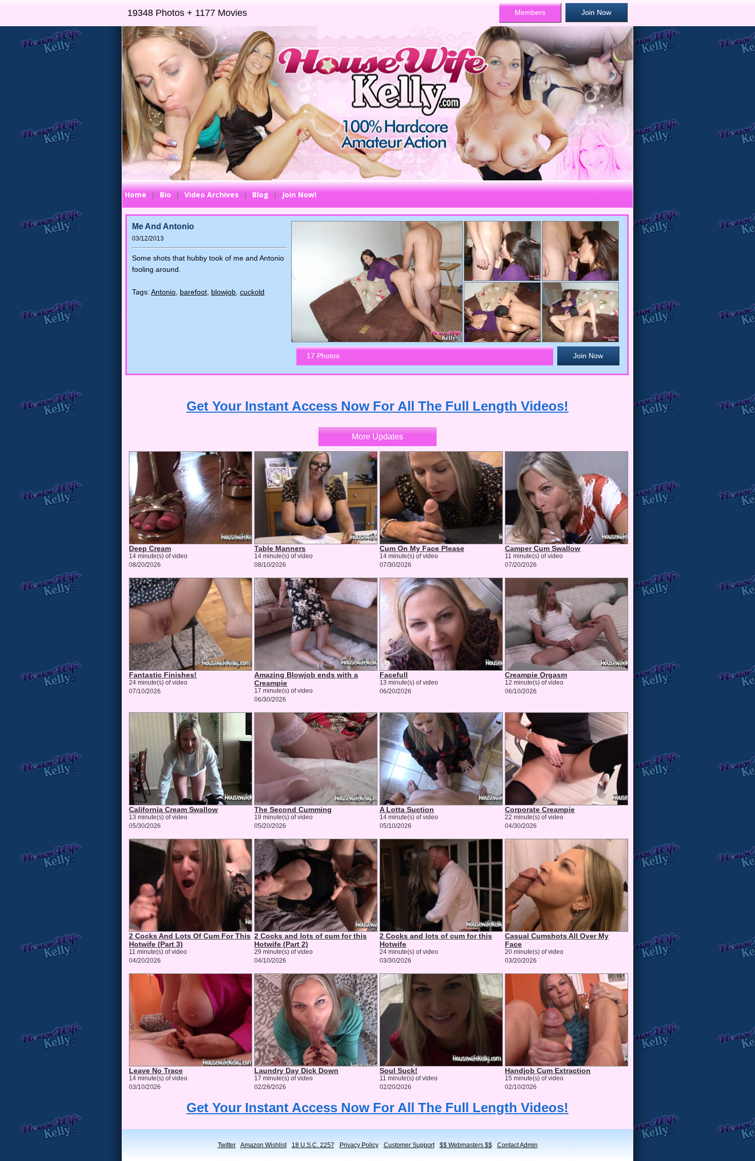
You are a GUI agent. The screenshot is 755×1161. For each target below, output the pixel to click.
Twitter (227, 1145)
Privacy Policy (359, 1145)
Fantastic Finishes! (163, 675)
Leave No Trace (156, 1070)
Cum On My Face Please (422, 548)
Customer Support (409, 1145)
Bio (165, 194)
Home (135, 194)
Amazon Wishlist (263, 1145)
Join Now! (299, 194)
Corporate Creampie (540, 809)
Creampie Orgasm (536, 675)
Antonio (163, 292)
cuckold (252, 292)
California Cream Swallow (173, 809)
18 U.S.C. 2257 (313, 1145)
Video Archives (211, 194)
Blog (260, 194)
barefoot (193, 292)
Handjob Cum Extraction (548, 1070)
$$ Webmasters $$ (466, 1145)
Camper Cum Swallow (542, 548)
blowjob (223, 292)
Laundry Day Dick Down (296, 1070)
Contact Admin (517, 1145)
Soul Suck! (399, 1070)
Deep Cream (150, 548)
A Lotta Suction (407, 809)
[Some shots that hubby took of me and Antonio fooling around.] (502, 251)
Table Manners (280, 548)
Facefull (394, 675)
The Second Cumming (293, 809)
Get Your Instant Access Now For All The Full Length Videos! (377, 406)
